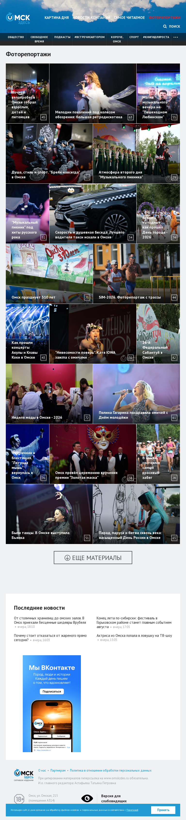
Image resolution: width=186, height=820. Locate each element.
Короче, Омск (117, 39)
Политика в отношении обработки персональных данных (111, 770)
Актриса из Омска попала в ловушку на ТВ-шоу (134, 635)
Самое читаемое (129, 17)
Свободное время (39, 39)
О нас (42, 770)
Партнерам (58, 770)
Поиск (174, 26)
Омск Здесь (18, 18)
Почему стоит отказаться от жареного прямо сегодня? (50, 637)
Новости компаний (91, 17)
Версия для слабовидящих (114, 798)
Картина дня (57, 17)
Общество (16, 37)
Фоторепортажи (164, 17)
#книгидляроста (156, 37)
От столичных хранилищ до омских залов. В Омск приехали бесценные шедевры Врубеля (50, 620)
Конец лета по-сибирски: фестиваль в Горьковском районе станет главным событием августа (134, 622)
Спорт (134, 37)
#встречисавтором (90, 37)
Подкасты (62, 37)
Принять (163, 810)
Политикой (132, 810)
